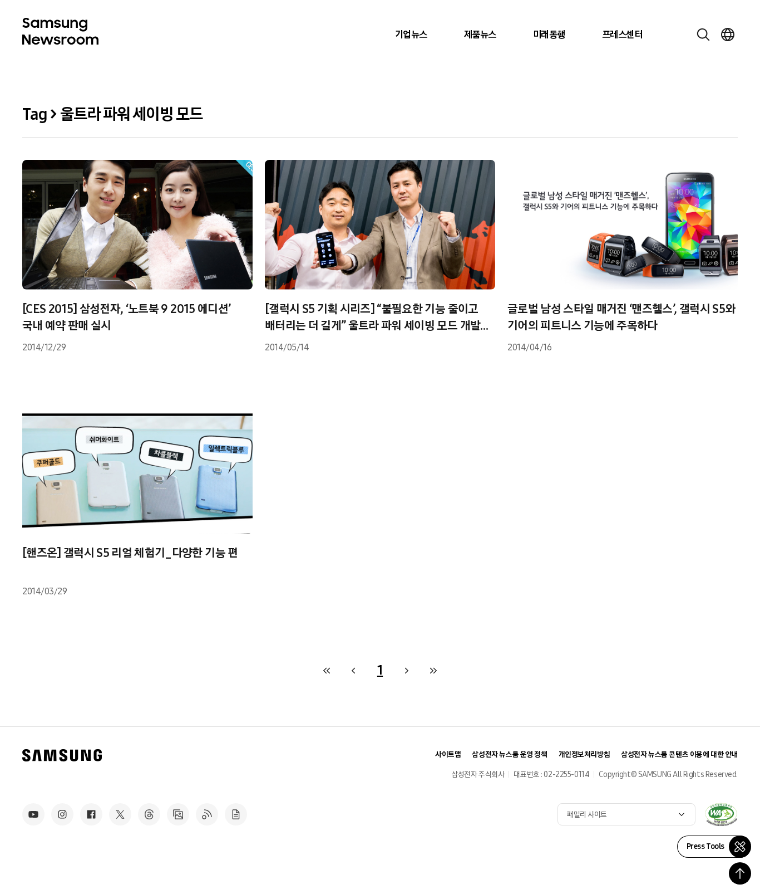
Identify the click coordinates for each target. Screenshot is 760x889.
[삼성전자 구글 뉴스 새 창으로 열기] (236, 814)
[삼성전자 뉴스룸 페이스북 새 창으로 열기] (91, 814)
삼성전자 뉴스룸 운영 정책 (509, 754)
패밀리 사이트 (587, 814)
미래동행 (549, 34)
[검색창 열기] (703, 35)
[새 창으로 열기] (721, 814)
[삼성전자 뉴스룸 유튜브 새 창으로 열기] (33, 814)
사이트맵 (448, 754)
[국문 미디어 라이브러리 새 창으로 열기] (178, 814)
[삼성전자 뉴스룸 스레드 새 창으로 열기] (149, 814)
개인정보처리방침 (584, 754)
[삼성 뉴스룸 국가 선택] (728, 35)
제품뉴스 (480, 34)
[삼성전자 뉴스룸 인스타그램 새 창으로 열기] (62, 814)
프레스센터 (622, 34)
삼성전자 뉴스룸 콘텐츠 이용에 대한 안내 (679, 754)
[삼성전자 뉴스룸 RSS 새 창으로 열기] (207, 814)
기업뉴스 (411, 34)
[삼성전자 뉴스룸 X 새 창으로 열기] (120, 814)
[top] (740, 873)
